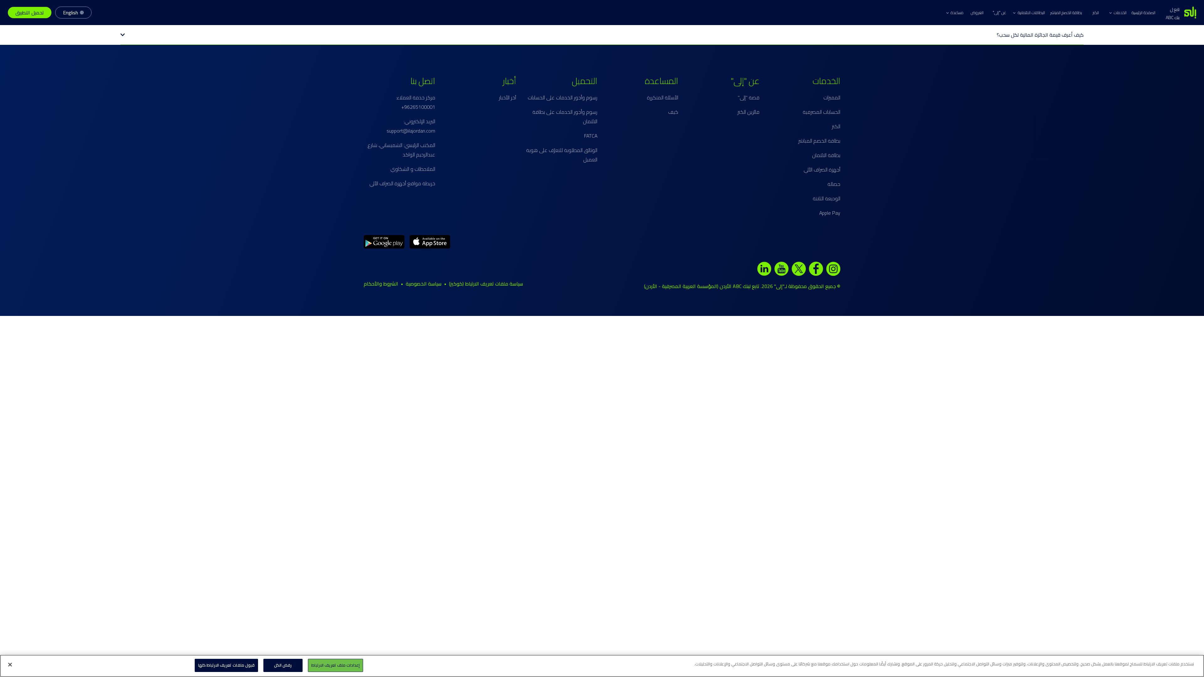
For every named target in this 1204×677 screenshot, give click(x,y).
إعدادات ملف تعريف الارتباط (335, 665)
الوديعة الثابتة (826, 198)
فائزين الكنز (748, 112)
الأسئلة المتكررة (662, 97)
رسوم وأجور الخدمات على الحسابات (562, 97)
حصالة (833, 184)
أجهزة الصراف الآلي (822, 169)
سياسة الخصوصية (423, 283)
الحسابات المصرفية (821, 112)
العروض (977, 12)
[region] (602, 666)
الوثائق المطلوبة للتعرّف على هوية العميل (561, 154)
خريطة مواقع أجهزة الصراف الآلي (402, 183)
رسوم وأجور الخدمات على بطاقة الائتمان (564, 116)
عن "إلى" (999, 12)
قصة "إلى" (748, 97)
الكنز (1095, 12)
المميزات (831, 97)
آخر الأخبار (507, 97)
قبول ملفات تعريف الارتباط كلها (226, 665)
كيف (673, 112)
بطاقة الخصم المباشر (1066, 12)
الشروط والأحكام (381, 283)
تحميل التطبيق (29, 12)
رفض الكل (283, 665)
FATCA (590, 135)
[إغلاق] (10, 664)
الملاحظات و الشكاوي (412, 169)
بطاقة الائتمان (826, 155)
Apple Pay (829, 213)
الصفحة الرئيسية (1143, 12)
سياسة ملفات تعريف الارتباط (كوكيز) (486, 283)
